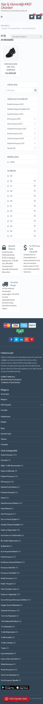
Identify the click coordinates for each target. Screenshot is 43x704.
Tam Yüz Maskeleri (8, 616)
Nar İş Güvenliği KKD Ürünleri (16, 6)
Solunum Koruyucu (14, 129)
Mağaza (4, 399)
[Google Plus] (26, 339)
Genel (9, 148)
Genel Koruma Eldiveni (9, 503)
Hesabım (4, 444)
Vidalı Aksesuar (7, 664)
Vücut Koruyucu (13, 138)
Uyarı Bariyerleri (7, 653)
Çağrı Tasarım (22, 701)
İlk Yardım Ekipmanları (9, 540)
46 (11, 231)
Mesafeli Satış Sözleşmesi (11, 379)
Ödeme (4, 439)
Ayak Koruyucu (13, 114)
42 (11, 211)
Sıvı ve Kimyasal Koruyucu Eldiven (14, 600)
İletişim (3, 422)
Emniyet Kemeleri (8, 492)
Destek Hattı (6, 433)
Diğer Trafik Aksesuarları (10, 465)
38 (11, 191)
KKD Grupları (6, 404)
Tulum (3, 648)
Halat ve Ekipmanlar (8, 530)
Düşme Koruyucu (14, 143)
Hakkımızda (5, 416)
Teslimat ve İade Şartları (10, 382)
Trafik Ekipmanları (8, 632)
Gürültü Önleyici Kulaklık (16, 109)
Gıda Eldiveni (6, 508)
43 (11, 216)
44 (11, 221)
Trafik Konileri (6, 637)
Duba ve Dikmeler (8, 471)
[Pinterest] (31, 339)
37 (11, 186)
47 (11, 236)
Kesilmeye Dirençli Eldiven (11, 562)
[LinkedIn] (21, 339)
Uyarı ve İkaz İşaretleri (9, 659)
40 (11, 201)
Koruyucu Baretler (8, 567)
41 (11, 206)
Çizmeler (4, 460)
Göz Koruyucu (13, 124)
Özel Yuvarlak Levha (8, 589)
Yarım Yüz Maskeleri (9, 675)
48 (11, 176)
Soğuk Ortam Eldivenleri (10, 605)
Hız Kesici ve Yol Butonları (11, 535)
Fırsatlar (4, 410)
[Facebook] (11, 339)
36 (11, 181)
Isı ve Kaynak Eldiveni (9, 551)
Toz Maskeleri (6, 626)
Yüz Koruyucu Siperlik (9, 680)
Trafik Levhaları (7, 642)
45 (11, 226)
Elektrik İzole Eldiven (9, 487)
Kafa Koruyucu (13, 133)
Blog (3, 428)
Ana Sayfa (5, 394)
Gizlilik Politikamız (8, 376)
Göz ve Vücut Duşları (9, 519)
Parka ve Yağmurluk (8, 594)
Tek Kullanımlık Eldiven (10, 621)
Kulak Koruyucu (13, 104)
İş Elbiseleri (5, 546)
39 (11, 196)
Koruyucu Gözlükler (8, 573)
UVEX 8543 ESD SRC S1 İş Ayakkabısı (10, 67)
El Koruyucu (12, 119)
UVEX (12, 162)
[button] (16, 698)
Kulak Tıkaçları (6, 583)
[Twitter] (16, 339)
